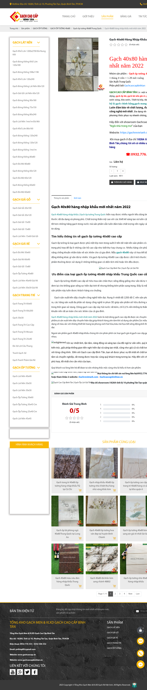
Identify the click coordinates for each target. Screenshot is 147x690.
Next (130, 594)
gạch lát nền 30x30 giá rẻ (25, 288)
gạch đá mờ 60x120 (22, 178)
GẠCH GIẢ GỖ (22, 199)
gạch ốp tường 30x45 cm (25, 404)
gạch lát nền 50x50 (22, 383)
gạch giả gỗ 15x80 (21, 229)
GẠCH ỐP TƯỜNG (24, 367)
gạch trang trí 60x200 (23, 311)
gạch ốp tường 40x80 (23, 274)
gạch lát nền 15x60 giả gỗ (25, 236)
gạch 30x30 (18, 318)
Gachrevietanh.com (88, 377)
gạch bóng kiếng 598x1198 (26, 72)
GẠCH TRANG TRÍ (24, 295)
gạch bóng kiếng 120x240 (25, 136)
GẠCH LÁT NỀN (22, 42)
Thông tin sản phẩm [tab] (61, 198)
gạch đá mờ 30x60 (21, 252)
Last (138, 594)
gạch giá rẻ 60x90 (21, 259)
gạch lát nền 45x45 (22, 419)
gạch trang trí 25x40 (22, 339)
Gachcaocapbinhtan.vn (111, 377)
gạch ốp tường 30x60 (23, 397)
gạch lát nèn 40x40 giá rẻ (25, 281)
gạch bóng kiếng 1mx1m (25, 150)
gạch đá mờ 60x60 (21, 192)
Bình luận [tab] (77, 198)
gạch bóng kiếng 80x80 (24, 157)
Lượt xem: (113, 176)
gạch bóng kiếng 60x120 (24, 171)
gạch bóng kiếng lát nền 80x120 (28, 86)
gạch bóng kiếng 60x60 (24, 185)
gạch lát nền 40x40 (22, 376)
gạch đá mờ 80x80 (21, 164)
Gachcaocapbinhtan (134, 85)
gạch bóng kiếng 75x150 (24, 107)
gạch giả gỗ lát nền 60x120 (26, 93)
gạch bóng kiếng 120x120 (25, 143)
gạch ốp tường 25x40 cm (25, 412)
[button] (102, 40)
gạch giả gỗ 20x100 (22, 208)
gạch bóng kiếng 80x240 (24, 114)
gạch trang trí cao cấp (23, 325)
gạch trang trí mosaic (23, 332)
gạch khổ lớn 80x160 (23, 129)
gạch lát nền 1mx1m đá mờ (26, 122)
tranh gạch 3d (19, 353)
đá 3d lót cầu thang (22, 346)
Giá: (111, 162)
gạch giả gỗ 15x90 (21, 222)
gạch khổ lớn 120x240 (23, 79)
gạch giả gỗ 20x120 (22, 215)
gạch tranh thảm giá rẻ (24, 360)
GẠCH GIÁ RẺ (21, 244)
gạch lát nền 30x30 (22, 390)
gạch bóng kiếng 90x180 (24, 100)
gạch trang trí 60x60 (22, 304)
